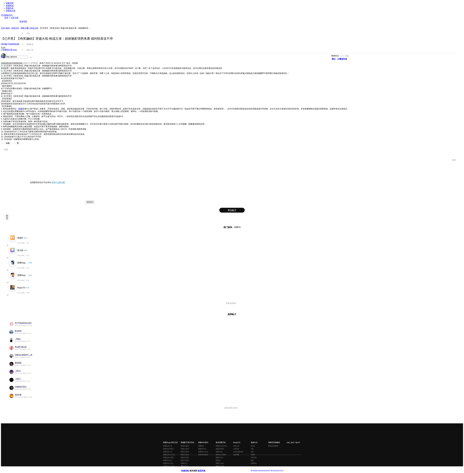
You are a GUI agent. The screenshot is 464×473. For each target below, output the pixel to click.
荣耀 (20, 109)
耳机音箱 (254, 457)
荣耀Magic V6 (167, 446)
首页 (28, 28)
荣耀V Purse (220, 463)
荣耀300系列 (185, 454)
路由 (252, 460)
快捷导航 (23, 21)
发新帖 (454, 160)
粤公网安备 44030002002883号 (260, 470)
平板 (252, 449)
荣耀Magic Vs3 (168, 463)
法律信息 (224, 468)
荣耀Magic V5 (167, 451)
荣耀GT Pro (219, 457)
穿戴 (252, 451)
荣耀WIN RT (202, 449)
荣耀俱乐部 (10, 11)
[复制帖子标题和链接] (10, 44)
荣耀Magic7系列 (168, 457)
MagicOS (236, 446)
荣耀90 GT (184, 463)
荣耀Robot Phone (221, 446)
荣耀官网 (10, 3)
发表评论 (90, 202)
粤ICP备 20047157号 (276, 470)
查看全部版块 (231, 303)
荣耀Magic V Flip (168, 466)
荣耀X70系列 (220, 466)
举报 (6, 149)
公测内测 (236, 449)
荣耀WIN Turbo (203, 451)
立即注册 (14, 18)
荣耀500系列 (185, 449)
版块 (8, 28)
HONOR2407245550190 (11, 63)
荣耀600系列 (185, 446)
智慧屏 (253, 454)
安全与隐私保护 (238, 451)
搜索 (3, 57)
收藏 (8, 143)
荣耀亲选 (10, 8)
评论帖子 (232, 210)
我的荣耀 (236, 454)
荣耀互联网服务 (273, 446)
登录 (6, 18)
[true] (31, 57)
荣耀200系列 (185, 457)
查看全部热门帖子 (231, 408)
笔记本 (253, 446)
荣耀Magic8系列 (168, 449)
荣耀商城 (10, 6)
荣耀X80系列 (220, 449)
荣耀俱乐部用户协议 (188, 468)
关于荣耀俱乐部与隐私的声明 (203, 468)
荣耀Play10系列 (221, 454)
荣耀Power (219, 451)
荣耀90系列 (184, 466)
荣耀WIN (201, 446)
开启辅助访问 (7, 15)
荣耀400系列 (185, 451)
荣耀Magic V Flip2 (169, 454)
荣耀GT (218, 460)
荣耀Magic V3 (167, 460)
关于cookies (217, 468)
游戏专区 (15, 28)
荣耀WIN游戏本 (203, 454)
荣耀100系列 (185, 460)
